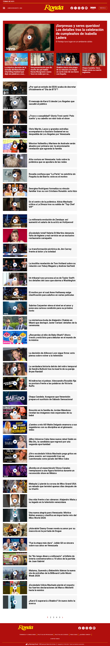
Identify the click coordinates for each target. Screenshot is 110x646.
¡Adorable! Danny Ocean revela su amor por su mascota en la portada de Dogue (52, 529)
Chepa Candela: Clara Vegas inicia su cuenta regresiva (91, 70)
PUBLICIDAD (73, 634)
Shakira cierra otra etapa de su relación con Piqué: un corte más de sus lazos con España (67, 70)
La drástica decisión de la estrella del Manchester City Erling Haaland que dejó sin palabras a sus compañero (15, 71)
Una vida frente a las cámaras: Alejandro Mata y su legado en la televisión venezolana (53, 500)
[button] (4, 8)
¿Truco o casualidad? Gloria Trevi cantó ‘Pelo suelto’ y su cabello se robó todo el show (51, 117)
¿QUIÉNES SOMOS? (85, 634)
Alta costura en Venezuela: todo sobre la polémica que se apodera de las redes (49, 160)
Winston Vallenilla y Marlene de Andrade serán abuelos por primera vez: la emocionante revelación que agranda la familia (52, 146)
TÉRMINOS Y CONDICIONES (27, 634)
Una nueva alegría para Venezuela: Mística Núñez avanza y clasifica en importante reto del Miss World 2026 (52, 515)
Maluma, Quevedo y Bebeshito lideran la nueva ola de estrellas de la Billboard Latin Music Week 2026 (52, 573)
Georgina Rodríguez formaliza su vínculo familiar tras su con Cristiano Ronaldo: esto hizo (53, 189)
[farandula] (53, 8)
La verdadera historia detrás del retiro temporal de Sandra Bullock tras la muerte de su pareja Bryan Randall (53, 369)
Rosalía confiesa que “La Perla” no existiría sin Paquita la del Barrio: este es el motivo (52, 175)
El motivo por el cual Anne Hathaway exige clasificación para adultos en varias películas (51, 293)
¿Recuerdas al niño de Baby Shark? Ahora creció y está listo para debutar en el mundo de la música (52, 337)
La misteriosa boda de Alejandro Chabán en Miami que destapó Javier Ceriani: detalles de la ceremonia (53, 323)
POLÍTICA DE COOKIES (61, 634)
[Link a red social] (79, 628)
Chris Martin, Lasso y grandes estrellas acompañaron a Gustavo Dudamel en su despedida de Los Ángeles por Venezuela (49, 131)
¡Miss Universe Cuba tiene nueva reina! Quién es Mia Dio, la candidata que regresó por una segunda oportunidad (52, 442)
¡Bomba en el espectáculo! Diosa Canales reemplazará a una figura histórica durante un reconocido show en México (51, 470)
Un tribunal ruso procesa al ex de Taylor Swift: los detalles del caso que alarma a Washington (52, 279)
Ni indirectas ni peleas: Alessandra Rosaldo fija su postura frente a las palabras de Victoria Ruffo (52, 383)
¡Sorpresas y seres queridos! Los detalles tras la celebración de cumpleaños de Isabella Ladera (80, 32)
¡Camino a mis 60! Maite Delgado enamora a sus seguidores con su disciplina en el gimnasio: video (53, 427)
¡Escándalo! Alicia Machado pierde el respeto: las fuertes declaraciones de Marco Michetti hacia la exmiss (52, 587)
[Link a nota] (29, 37)
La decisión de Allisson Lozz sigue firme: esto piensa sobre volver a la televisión (52, 354)
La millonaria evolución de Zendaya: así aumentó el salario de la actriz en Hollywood (51, 220)
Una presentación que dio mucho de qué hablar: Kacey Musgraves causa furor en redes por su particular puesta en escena (41, 72)
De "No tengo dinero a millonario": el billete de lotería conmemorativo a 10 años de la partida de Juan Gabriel (52, 559)
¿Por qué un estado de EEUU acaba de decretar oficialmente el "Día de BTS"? (52, 88)
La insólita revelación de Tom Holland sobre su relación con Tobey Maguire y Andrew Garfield (52, 264)
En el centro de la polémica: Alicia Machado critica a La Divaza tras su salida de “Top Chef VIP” (52, 204)
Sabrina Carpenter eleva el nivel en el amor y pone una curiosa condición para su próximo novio (51, 308)
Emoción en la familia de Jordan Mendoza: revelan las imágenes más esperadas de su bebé (50, 413)
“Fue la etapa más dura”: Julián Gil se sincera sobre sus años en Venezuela (51, 544)
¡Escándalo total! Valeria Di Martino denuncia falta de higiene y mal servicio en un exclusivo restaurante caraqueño (51, 235)
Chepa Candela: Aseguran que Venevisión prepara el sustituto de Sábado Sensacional (51, 398)
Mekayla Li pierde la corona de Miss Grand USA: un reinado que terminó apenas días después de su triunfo (53, 486)
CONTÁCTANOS (55, 638)
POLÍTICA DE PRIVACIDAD (45, 634)
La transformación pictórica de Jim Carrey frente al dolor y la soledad (50, 250)
